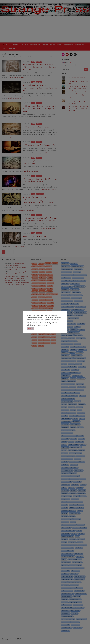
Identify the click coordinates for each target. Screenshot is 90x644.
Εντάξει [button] (30, 328)
